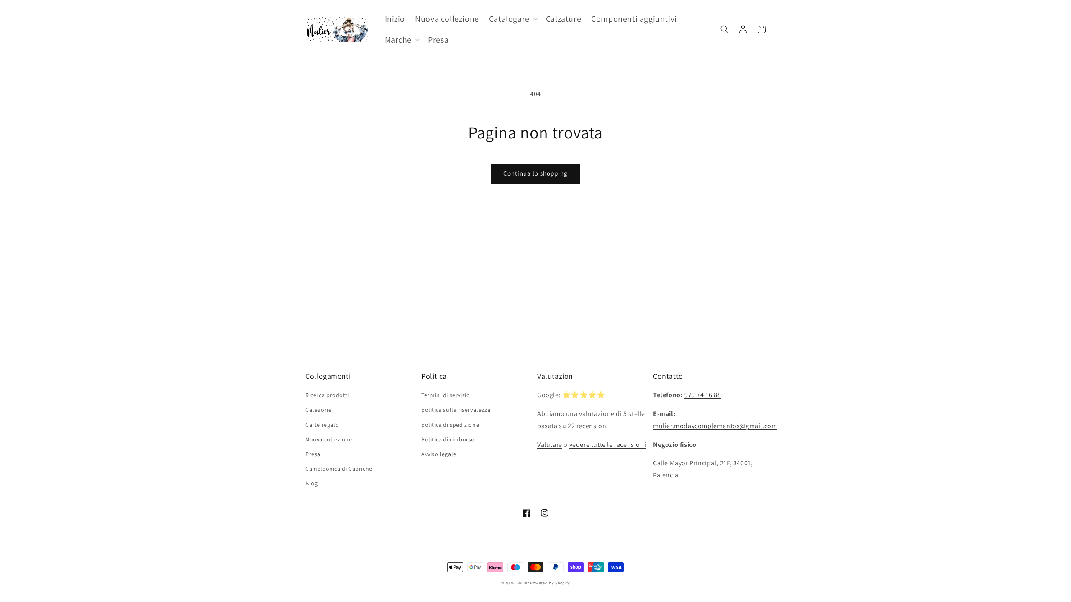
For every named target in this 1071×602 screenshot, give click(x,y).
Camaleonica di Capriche (338, 468)
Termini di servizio (445, 395)
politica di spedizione (450, 425)
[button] (512, 18)
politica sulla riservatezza (455, 409)
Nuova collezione (328, 439)
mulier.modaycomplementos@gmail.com (715, 425)
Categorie (318, 409)
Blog (311, 483)
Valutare (549, 444)
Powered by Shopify (550, 583)
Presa (312, 454)
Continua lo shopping (535, 173)
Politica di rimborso (448, 439)
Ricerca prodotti (327, 395)
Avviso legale (438, 454)
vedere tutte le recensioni (607, 444)
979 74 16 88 (702, 394)
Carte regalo (322, 425)
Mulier (523, 583)
